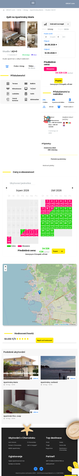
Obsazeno (50, 69)
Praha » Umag (19, 66)
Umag (25, 10)
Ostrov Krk (62, 445)
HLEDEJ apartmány (14, 448)
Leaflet (56, 324)
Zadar (61, 442)
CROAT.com (70, 3)
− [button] (5, 269)
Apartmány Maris (36, 10)
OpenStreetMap (64, 324)
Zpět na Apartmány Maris (19, 17)
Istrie (19, 10)
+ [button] (5, 266)
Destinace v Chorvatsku (63, 449)
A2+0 (50, 10)
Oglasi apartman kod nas (16, 461)
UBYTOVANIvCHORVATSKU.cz (55, 461)
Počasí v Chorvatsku (14, 445)
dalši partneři (50, 464)
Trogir (48, 445)
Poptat (58, 81)
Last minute (12, 442)
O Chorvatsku (31, 442)
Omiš (47, 442)
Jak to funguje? (32, 445)
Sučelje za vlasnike (14, 464)
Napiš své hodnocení (44, 340)
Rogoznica (49, 448)
